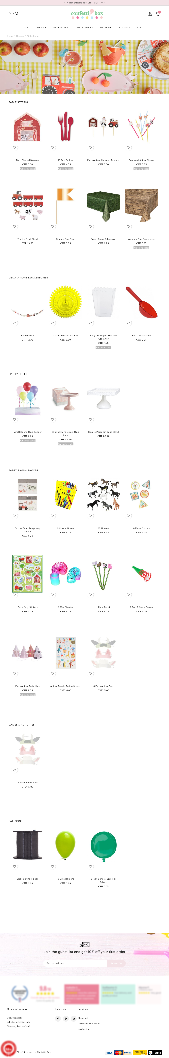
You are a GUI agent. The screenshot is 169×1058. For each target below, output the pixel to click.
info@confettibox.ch (18, 1022)
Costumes (124, 27)
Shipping (83, 1018)
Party (26, 27)
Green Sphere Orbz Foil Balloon (103, 880)
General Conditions (89, 1023)
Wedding (105, 27)
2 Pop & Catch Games (141, 607)
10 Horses (103, 528)
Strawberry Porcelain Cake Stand (65, 434)
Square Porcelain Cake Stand (103, 432)
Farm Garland (27, 335)
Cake (140, 27)
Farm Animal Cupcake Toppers (103, 160)
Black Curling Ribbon (28, 878)
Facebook (58, 1019)
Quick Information (17, 1009)
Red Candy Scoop (141, 335)
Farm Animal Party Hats (27, 686)
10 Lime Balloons (65, 878)
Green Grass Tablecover (103, 239)
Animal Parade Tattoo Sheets (65, 686)
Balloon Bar (61, 27)
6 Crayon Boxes (65, 528)
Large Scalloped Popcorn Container (103, 337)
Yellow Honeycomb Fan (65, 335)
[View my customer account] (150, 14)
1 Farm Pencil (103, 607)
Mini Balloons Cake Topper (28, 432)
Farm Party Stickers (27, 607)
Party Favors (84, 27)
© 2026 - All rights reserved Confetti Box (29, 1052)
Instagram (74, 1019)
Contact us (84, 1028)
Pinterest (66, 1019)
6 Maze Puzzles (141, 528)
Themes (41, 27)
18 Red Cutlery (65, 160)
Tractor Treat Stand (27, 239)
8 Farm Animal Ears (103, 686)
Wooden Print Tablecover (141, 239)
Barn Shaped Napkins (27, 160)
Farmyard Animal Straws (141, 160)
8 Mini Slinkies (65, 607)
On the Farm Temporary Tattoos (27, 530)
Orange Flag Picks (65, 239)
